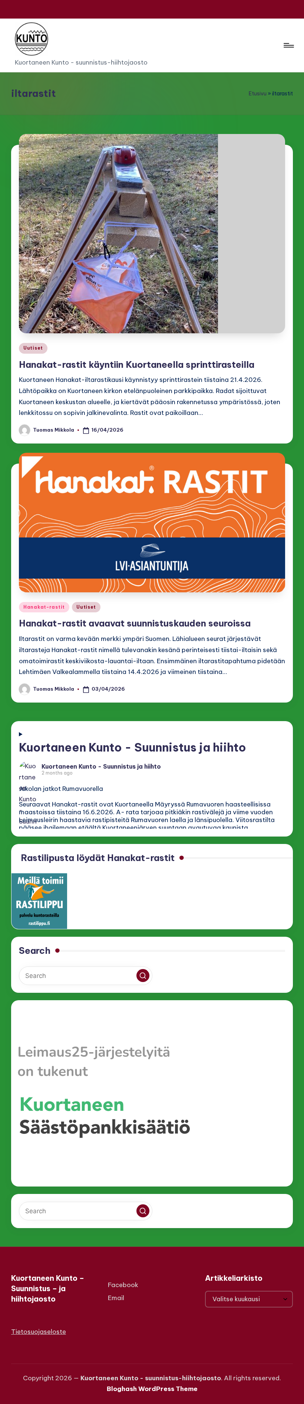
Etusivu (258, 93)
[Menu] (288, 45)
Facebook (123, 1285)
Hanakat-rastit (44, 607)
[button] (142, 975)
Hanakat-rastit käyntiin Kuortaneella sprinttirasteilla (136, 364)
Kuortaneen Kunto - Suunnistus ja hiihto (132, 747)
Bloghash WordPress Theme (152, 1389)
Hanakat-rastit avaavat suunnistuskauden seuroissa (135, 623)
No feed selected (151, 784)
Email (116, 1298)
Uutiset (33, 348)
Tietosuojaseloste (38, 1332)
